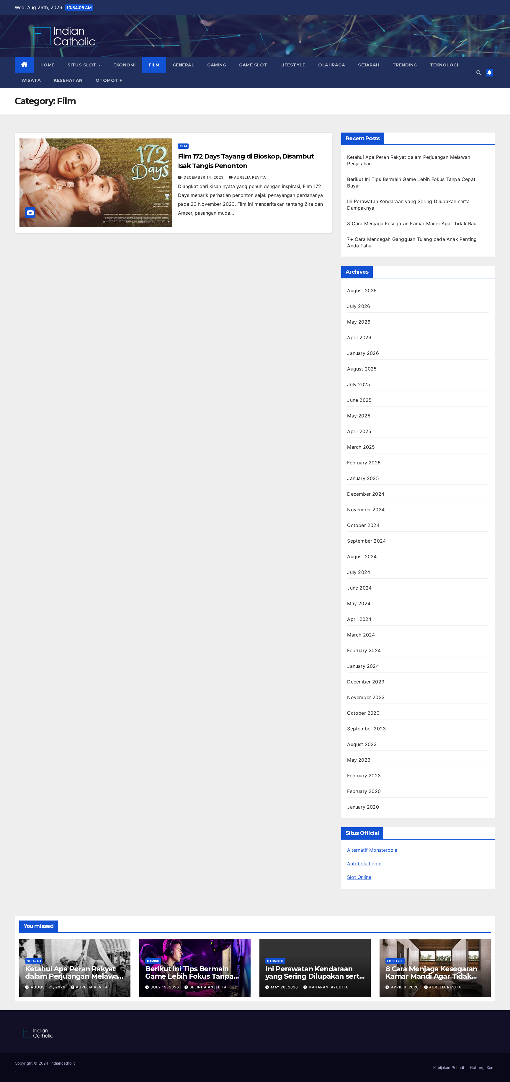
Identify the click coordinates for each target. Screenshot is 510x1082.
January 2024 (363, 666)
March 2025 (361, 447)
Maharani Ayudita (328, 987)
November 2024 (366, 510)
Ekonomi (124, 65)
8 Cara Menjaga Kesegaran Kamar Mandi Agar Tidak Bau (411, 223)
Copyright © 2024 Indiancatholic (45, 1063)
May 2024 (358, 603)
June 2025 (359, 400)
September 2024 (366, 541)
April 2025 (359, 431)
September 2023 (366, 729)
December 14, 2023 (204, 177)
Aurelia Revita (250, 177)
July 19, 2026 (165, 987)
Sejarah (369, 65)
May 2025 (358, 416)
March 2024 (361, 635)
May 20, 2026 (285, 987)
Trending (405, 65)
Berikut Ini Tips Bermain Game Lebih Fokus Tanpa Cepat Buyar (189, 976)
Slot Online (359, 877)
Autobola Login (364, 863)
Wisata (31, 80)
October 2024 (363, 525)
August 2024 (362, 556)
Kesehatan (68, 80)
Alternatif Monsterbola (372, 850)
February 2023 (364, 776)
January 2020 (363, 807)
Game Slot (253, 65)
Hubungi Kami (482, 1067)
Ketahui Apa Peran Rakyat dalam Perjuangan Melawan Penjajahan (73, 976)
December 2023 (365, 682)
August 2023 (362, 744)
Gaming (216, 65)
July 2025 (358, 384)
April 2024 (359, 619)
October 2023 (363, 713)
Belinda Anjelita (208, 987)
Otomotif (109, 80)
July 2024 (358, 572)
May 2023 (358, 760)
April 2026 (359, 337)
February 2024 (364, 650)
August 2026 (362, 290)
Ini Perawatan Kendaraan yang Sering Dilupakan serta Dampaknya (314, 976)
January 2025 (363, 478)
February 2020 (364, 791)
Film (154, 65)
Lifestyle (292, 65)
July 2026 (358, 306)
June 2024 (359, 588)
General (183, 65)
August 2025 (362, 369)
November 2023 (366, 697)
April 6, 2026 (405, 987)
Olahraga (331, 65)
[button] (478, 73)
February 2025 (364, 463)
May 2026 (358, 322)
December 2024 (365, 494)
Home (47, 65)
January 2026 (363, 353)
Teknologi (444, 65)
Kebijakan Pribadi (448, 1067)
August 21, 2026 (49, 987)
